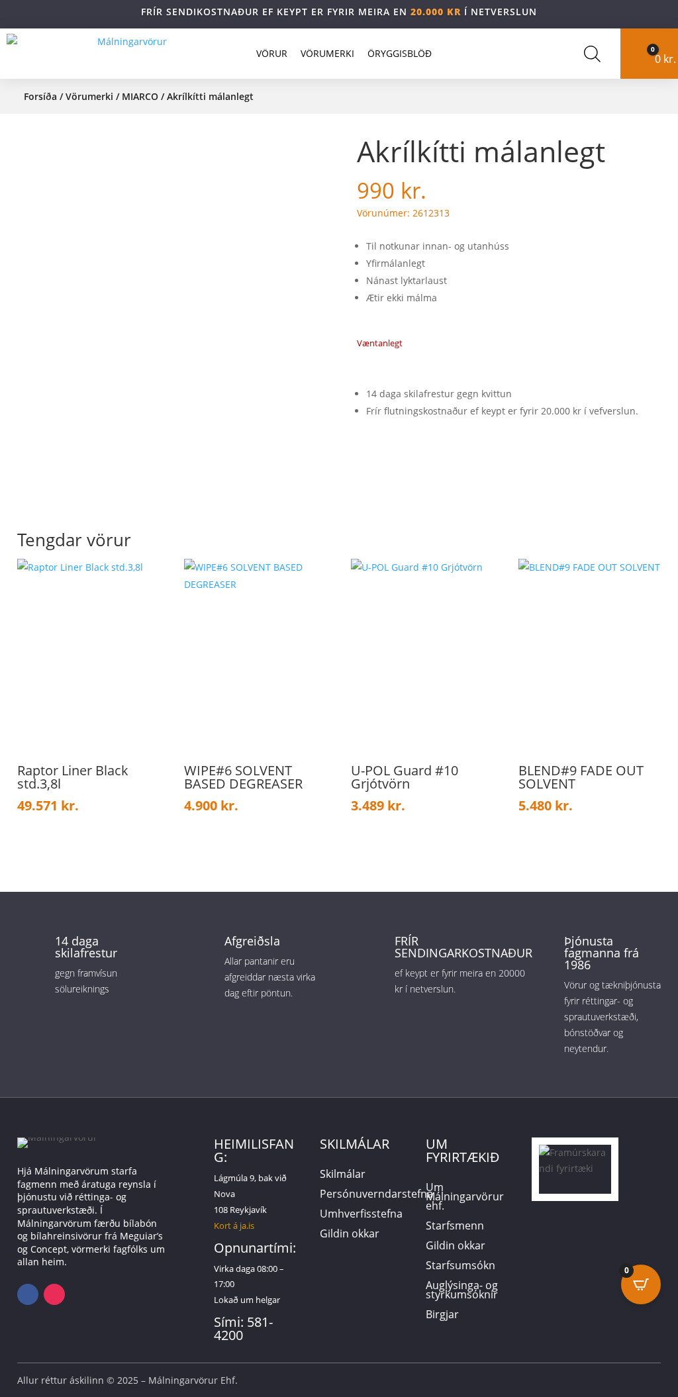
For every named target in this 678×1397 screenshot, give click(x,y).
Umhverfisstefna (361, 1215)
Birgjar (442, 1316)
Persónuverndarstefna (376, 1195)
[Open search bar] (592, 54)
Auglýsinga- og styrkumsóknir (462, 1291)
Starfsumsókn (460, 1267)
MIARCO (140, 96)
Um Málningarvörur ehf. (465, 1197)
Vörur (271, 53)
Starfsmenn (455, 1227)
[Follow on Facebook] (27, 1294)
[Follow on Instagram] (54, 1294)
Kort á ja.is (234, 1225)
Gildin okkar (349, 1235)
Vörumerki (327, 53)
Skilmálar (342, 1175)
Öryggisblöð (399, 53)
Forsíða (40, 96)
